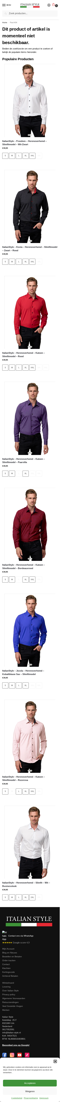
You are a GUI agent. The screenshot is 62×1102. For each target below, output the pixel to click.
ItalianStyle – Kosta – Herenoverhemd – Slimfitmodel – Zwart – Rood (29, 249)
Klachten (6, 968)
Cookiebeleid (16, 1098)
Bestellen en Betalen (12, 956)
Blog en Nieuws (9, 952)
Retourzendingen (10, 1002)
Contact (6, 964)
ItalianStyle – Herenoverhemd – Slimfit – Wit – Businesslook (26, 884)
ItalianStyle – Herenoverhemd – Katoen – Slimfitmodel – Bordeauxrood (23, 567)
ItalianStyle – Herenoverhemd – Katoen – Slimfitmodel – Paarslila (23, 461)
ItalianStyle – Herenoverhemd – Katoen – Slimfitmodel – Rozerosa (23, 778)
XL (26, 156)
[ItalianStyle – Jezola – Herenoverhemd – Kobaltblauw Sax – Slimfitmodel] (29, 630)
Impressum (43, 1098)
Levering (6, 986)
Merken (5, 1010)
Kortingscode (8, 972)
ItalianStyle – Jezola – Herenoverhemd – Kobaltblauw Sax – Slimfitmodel (23, 672)
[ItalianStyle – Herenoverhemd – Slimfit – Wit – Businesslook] (29, 842)
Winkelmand (8, 983)
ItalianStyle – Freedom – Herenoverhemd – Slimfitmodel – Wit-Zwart (24, 143)
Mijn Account (8, 949)
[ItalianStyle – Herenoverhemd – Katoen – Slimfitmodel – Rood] (29, 312)
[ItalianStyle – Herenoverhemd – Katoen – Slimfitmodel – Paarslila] (29, 418)
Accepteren (30, 1083)
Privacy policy (8, 994)
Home (4, 23)
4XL (46, 368)
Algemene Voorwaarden (13, 998)
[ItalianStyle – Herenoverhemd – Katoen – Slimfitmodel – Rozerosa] (29, 736)
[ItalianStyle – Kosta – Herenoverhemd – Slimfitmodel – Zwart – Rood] (29, 206)
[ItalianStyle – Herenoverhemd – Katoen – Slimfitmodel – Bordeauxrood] (29, 524)
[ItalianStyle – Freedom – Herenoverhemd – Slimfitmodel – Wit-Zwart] (29, 100)
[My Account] (49, 5)
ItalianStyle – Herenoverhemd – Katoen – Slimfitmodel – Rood (23, 355)
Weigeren (30, 1091)
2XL (32, 897)
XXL (32, 156)
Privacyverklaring (31, 1098)
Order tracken (8, 960)
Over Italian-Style (10, 990)
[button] (55, 1061)
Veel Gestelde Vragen (12, 1006)
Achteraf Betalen (10, 976)
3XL (39, 156)
